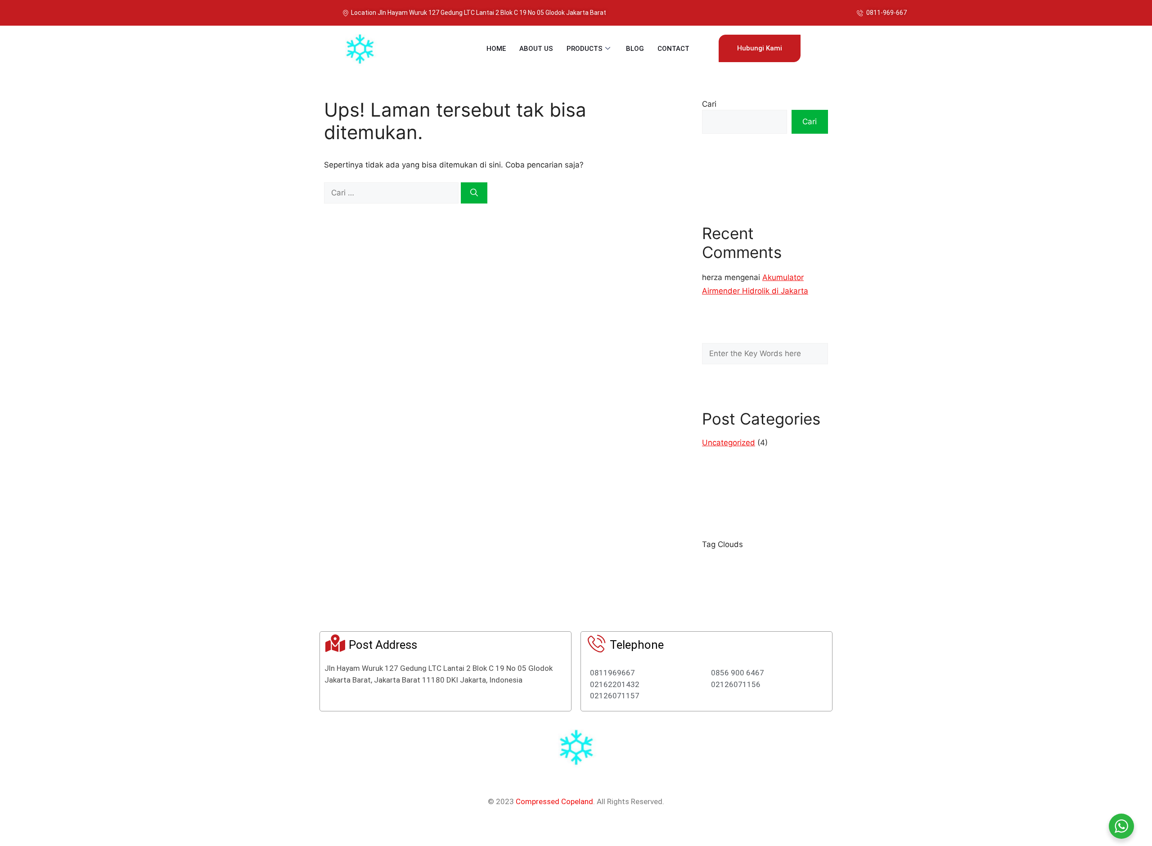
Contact (673, 49)
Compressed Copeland (554, 801)
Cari (709, 104)
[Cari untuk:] (392, 192)
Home (496, 49)
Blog (635, 49)
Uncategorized (728, 442)
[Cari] (474, 193)
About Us (536, 49)
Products (585, 49)
